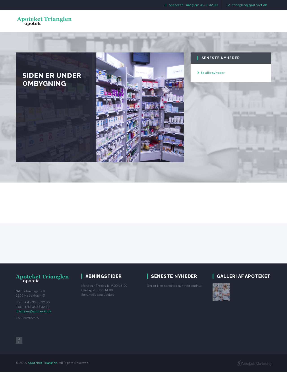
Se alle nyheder (213, 72)
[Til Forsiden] (44, 281)
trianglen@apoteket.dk (249, 5)
